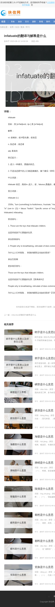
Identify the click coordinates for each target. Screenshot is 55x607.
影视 (41, 21)
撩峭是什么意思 (44, 462)
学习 (28, 27)
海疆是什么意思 (44, 436)
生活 (3, 21)
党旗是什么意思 (44, 567)
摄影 (34, 21)
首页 (12, 27)
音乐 (27, 21)
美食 (13, 21)
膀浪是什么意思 (44, 410)
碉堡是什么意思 (44, 384)
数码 (48, 21)
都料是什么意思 (44, 540)
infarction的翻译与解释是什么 (23, 315)
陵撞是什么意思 (44, 488)
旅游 (20, 21)
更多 (22, 27)
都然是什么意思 (44, 514)
